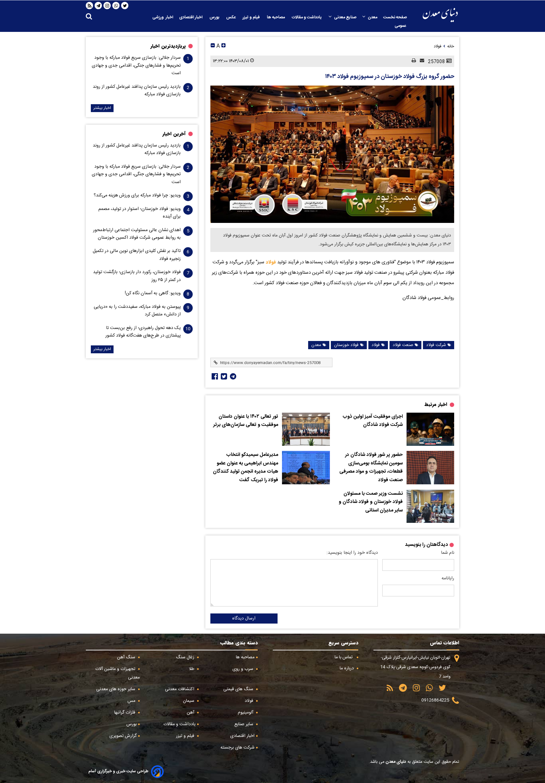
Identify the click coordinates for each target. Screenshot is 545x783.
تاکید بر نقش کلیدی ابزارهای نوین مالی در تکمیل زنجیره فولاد (137, 254)
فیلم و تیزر (252, 17)
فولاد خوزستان (346, 345)
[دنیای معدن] (440, 15)
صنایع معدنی (345, 17)
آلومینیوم (246, 712)
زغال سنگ (186, 657)
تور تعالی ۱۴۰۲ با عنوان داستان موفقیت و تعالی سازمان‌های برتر (245, 421)
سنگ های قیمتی (239, 689)
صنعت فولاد (403, 345)
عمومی (401, 25)
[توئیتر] (223, 376)
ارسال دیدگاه (243, 618)
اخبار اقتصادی (191, 17)
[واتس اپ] (116, 6)
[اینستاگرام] (107, 6)
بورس (214, 17)
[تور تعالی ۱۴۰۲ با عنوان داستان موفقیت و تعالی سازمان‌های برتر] (306, 429)
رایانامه (448, 578)
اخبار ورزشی (162, 17)
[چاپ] (412, 61)
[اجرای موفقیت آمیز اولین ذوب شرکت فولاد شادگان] (430, 429)
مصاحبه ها (276, 17)
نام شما (447, 553)
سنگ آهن (127, 657)
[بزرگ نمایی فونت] (223, 46)
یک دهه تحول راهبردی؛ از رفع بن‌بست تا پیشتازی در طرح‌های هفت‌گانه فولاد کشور (143, 331)
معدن (372, 17)
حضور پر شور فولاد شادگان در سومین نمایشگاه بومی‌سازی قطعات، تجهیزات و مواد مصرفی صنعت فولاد (371, 467)
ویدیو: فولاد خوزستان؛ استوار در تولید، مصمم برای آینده (139, 212)
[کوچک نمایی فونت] (212, 46)
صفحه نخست (395, 17)
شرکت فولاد (436, 345)
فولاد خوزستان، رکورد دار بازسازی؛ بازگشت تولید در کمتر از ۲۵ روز (137, 276)
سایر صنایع (244, 724)
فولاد (270, 262)
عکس (231, 17)
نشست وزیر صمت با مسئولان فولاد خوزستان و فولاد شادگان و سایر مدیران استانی (371, 502)
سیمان (189, 701)
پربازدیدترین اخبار (168, 46)
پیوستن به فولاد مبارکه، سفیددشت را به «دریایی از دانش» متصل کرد (137, 310)
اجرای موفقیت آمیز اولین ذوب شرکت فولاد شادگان (373, 421)
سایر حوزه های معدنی (116, 689)
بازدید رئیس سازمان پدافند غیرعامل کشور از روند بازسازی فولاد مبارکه (137, 90)
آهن (191, 712)
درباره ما (347, 668)
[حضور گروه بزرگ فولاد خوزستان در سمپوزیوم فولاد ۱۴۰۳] (332, 154)
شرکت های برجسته (237, 747)
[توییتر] (125, 6)
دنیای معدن (395, 761)
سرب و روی (243, 669)
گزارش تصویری (123, 736)
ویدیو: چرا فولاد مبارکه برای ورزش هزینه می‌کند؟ (137, 195)
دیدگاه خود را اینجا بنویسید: (352, 553)
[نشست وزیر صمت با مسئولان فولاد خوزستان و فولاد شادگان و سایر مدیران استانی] (430, 506)
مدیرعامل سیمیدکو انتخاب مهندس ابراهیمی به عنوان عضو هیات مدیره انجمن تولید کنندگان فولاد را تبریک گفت (245, 467)
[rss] (89, 6)
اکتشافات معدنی (180, 689)
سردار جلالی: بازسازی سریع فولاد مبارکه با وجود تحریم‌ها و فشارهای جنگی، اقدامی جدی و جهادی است (136, 65)
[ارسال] (420, 61)
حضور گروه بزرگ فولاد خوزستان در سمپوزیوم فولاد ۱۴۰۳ (389, 76)
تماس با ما (344, 657)
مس (132, 701)
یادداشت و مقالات (307, 17)
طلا (192, 669)
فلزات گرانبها (125, 712)
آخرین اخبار (174, 134)
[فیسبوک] (214, 376)
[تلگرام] (98, 6)
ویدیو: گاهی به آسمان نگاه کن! (153, 293)
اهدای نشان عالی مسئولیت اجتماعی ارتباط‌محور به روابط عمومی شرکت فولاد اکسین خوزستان (137, 234)
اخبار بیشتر (102, 108)
